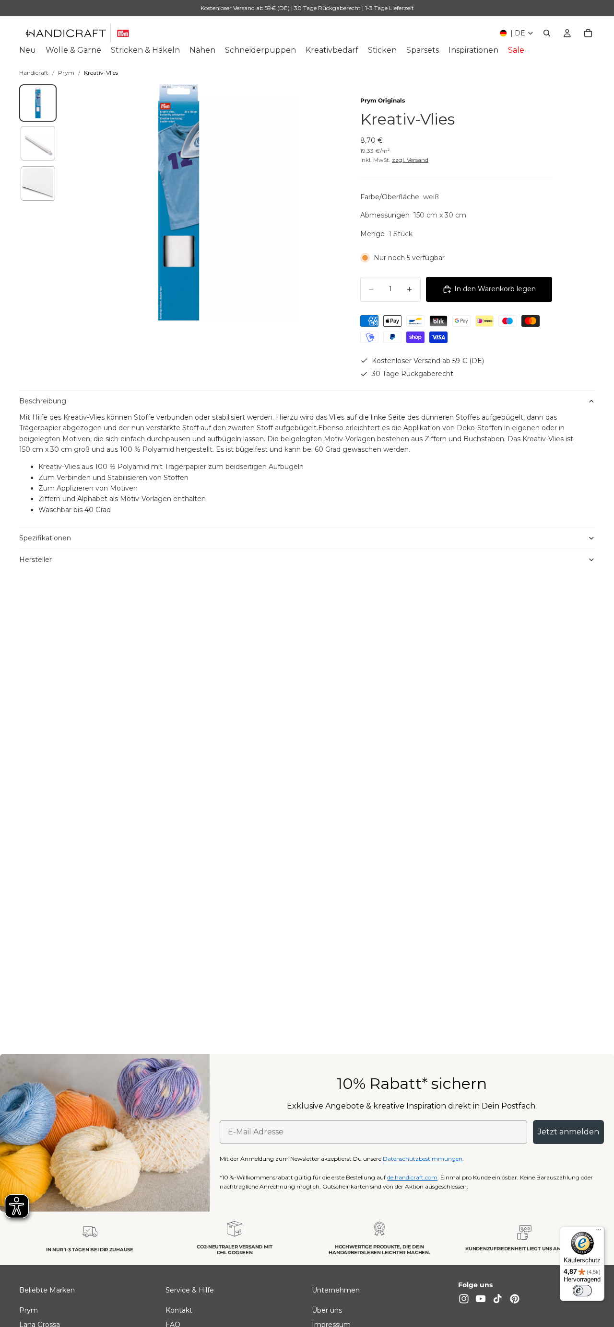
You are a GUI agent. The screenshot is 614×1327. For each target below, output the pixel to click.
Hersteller (35, 559)
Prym (66, 72)
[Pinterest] (514, 1298)
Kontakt (178, 1310)
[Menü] (598, 1232)
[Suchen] (546, 33)
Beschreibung (42, 401)
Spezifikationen (45, 538)
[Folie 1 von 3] (38, 103)
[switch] (582, 1290)
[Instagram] (464, 1298)
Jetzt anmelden (568, 1131)
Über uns (327, 1310)
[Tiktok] (497, 1298)
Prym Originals (382, 100)
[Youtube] (480, 1298)
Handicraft (33, 72)
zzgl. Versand (410, 159)
